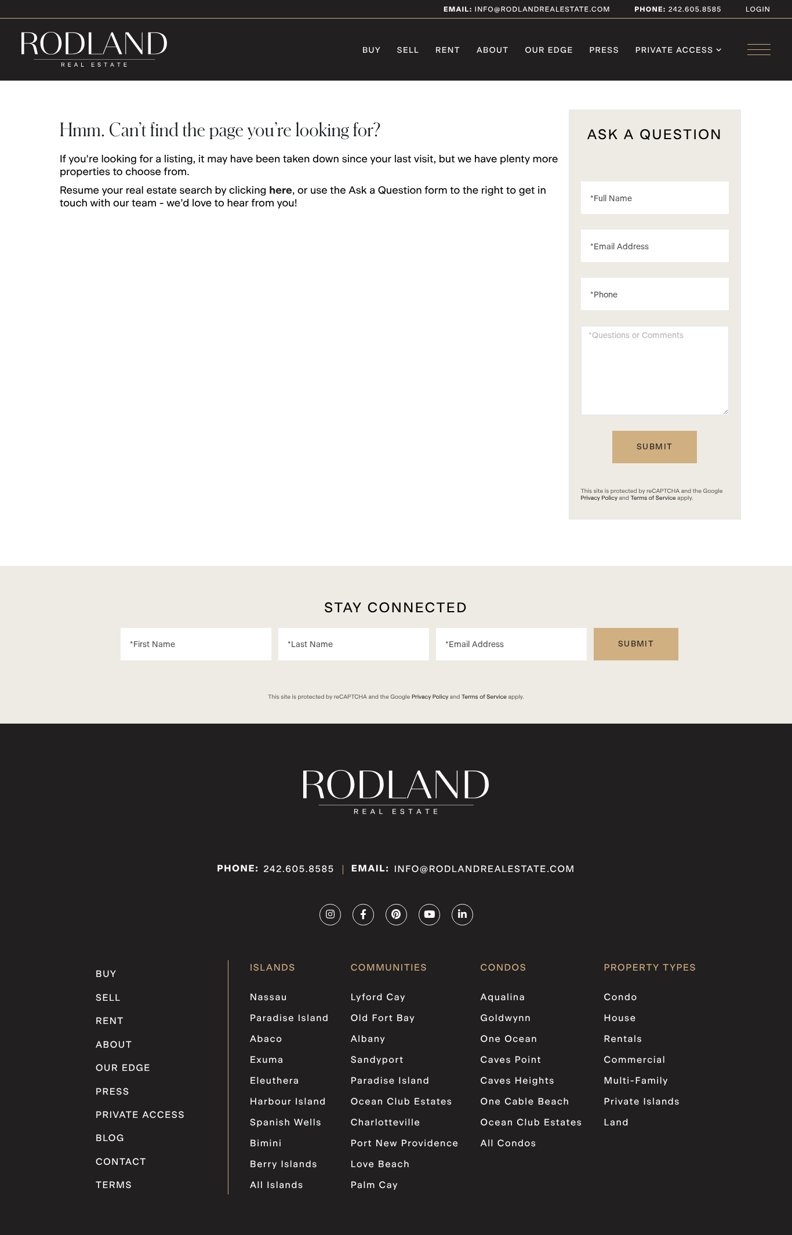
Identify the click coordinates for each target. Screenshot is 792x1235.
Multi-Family (636, 1081)
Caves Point (511, 1060)
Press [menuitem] (604, 50)
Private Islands (642, 1102)
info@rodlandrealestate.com (527, 9)
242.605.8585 (693, 9)
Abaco (266, 1039)
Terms (114, 1185)
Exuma (267, 1060)
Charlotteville (386, 1123)
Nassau (269, 997)
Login (758, 9)
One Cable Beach (525, 1102)
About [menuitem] (493, 50)
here (280, 191)
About (114, 1045)
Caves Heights (518, 1081)
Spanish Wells (286, 1123)
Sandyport (377, 1060)
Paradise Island (289, 1018)
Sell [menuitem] (408, 50)
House (620, 1018)
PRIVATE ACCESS (140, 1115)
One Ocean (509, 1039)
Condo (621, 997)
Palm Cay (374, 1185)
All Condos (509, 1144)
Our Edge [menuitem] (549, 50)
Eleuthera (275, 1081)
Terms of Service (653, 498)
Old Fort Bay (383, 1018)
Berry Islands (284, 1164)
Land (616, 1123)
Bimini (266, 1144)
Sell (108, 998)
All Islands (277, 1185)
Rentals (623, 1039)
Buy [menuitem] (371, 50)
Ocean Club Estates (402, 1102)
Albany (368, 1039)
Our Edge (123, 1068)
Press (113, 1092)
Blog (110, 1138)
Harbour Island (288, 1102)
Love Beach (380, 1164)
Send (654, 447)
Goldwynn (506, 1018)
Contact (121, 1162)
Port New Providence (405, 1144)
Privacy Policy (599, 498)
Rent (110, 1021)
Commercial (635, 1060)
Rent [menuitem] (447, 50)
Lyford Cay (378, 997)
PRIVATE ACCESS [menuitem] (674, 50)
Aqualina (503, 997)
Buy (106, 974)
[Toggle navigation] (759, 49)
